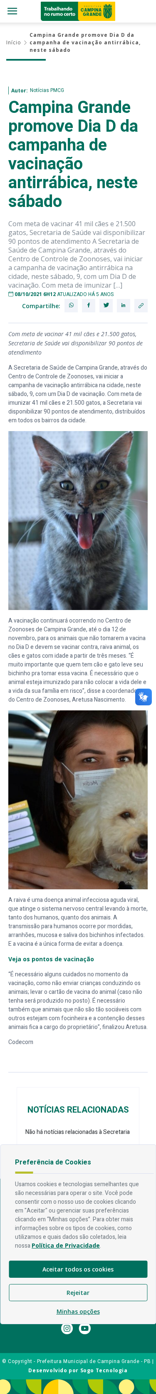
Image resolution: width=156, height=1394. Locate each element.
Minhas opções (78, 1311)
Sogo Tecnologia (104, 1370)
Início (13, 42)
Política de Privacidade (66, 1245)
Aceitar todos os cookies (78, 1269)
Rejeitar (78, 1293)
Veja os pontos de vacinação (51, 959)
